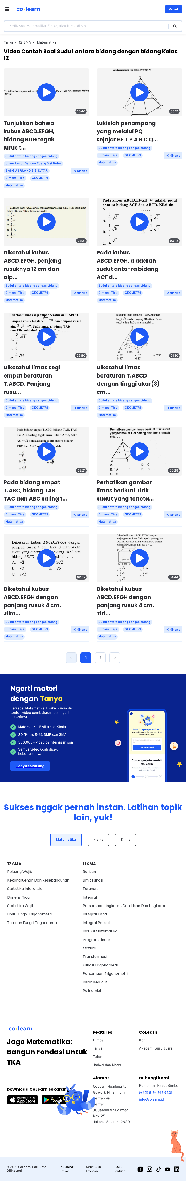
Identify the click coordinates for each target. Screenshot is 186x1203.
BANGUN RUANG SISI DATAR (26, 171)
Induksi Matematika (100, 931)
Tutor (97, 1057)
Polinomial (92, 990)
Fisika (98, 839)
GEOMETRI (40, 178)
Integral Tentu (95, 914)
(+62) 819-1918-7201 (155, 1093)
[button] (71, 657)
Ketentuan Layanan (93, 1169)
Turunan (90, 888)
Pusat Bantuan (119, 1169)
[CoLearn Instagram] (149, 1169)
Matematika (66, 839)
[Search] (172, 26)
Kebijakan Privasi (68, 1169)
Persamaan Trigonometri (105, 973)
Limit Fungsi (93, 880)
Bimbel (99, 1040)
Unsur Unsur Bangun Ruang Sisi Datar (33, 164)
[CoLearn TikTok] (158, 1169)
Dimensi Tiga (14, 178)
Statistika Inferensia (24, 888)
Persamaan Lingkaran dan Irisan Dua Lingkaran (124, 905)
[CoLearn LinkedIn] (176, 1169)
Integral (90, 897)
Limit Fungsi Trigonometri (29, 914)
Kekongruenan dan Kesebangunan (38, 880)
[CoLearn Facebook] (140, 1169)
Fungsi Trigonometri (100, 965)
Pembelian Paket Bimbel (159, 1086)
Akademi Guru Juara (155, 1048)
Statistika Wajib (20, 905)
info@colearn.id (151, 1099)
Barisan (89, 871)
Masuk (174, 9)
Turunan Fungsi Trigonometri (32, 922)
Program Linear (96, 939)
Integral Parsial (96, 922)
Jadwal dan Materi (107, 1065)
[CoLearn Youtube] (167, 1169)
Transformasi (95, 956)
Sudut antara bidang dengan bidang (31, 156)
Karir (143, 1040)
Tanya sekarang (30, 766)
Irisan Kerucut (95, 982)
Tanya (97, 1048)
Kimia (125, 839)
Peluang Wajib (19, 871)
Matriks (89, 948)
